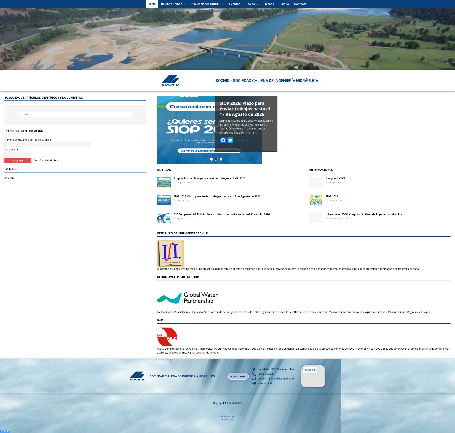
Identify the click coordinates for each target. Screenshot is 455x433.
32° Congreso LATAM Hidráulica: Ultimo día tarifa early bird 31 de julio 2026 (222, 214)
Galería (284, 4)
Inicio (152, 4)
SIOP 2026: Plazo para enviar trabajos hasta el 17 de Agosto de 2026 (217, 196)
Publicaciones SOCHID (206, 4)
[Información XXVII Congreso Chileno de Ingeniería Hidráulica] (316, 221)
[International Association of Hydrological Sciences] (167, 344)
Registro (58, 160)
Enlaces (269, 4)
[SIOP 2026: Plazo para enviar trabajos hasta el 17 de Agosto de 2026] (164, 203)
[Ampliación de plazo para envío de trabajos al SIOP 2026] (164, 185)
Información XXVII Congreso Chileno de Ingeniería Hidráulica (364, 214)
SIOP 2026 (332, 196)
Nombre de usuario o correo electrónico (27, 139)
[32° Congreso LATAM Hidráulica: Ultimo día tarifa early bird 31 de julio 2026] (164, 221)
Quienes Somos (171, 4)
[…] (256, 132)
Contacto (300, 4)
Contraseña (11, 149)
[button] (173, 4)
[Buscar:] (75, 115)
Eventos (234, 4)
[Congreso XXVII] (316, 185)
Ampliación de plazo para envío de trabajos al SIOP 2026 (209, 178)
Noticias (164, 170)
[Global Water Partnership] (187, 308)
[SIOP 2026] (316, 203)
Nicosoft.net (227, 420)
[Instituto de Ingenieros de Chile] (170, 264)
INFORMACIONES (321, 170)
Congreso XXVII (335, 178)
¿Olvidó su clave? (42, 160)
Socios (250, 4)
